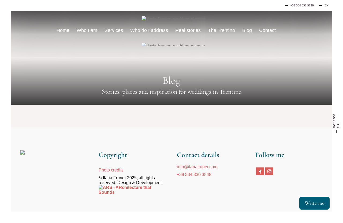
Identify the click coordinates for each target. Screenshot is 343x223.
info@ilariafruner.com (197, 166)
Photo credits (111, 170)
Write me (314, 203)
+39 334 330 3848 (194, 174)
